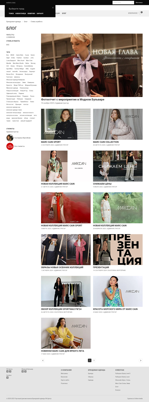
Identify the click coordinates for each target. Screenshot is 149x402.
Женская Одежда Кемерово (15, 80)
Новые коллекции (12, 90)
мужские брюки (17, 118)
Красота (9, 85)
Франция (18, 104)
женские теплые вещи (13, 112)
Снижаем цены (102, 184)
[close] (53, 8)
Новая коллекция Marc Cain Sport (61, 225)
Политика (64, 383)
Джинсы (17, 77)
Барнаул (32, 71)
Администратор (12, 132)
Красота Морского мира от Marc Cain (115, 309)
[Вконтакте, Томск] (7, 371)
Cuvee (27, 55)
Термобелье (24, 101)
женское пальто (28, 112)
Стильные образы (12, 101)
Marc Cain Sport (51, 142)
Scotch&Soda (28, 66)
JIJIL (32, 58)
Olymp (13, 66)
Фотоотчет (10, 104)
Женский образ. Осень (122, 380)
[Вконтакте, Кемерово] (7, 378)
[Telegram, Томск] (10, 371)
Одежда (90, 380)
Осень (31, 90)
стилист (32, 118)
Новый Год (23, 90)
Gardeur (26, 58)
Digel (7, 58)
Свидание (28, 99)
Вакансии (64, 377)
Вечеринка (19, 74)
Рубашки (20, 99)
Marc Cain (29, 60)
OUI (7, 66)
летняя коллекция (26, 115)
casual (8, 71)
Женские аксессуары (13, 82)
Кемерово (31, 82)
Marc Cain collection (106, 142)
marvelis (15, 71)
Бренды (90, 373)
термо (8, 121)
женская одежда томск (14, 110)
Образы (90, 377)
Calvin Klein (19, 55)
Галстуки (9, 77)
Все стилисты (19, 146)
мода (8, 118)
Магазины (139, 2)
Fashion (19, 58)
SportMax (9, 69)
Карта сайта (65, 380)
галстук (25, 104)
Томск (32, 101)
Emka (13, 58)
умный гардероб (26, 121)
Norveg (33, 63)
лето (35, 115)
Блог (64, 13)
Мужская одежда (12, 88)
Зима (24, 82)
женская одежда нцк (13, 107)
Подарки (25, 96)
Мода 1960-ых (18, 85)
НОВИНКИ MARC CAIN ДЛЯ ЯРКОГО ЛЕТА (62, 351)
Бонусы (117, 390)
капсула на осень (12, 115)
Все (7, 45)
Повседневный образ (13, 96)
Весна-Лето (10, 74)
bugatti (32, 69)
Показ (32, 96)
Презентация (10, 99)
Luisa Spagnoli (11, 60)
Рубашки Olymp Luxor (122, 377)
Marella (8, 63)
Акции (57, 13)
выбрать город (10, 2)
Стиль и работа (13, 41)
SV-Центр (19, 66)
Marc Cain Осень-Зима (122, 383)
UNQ (27, 69)
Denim (33, 55)
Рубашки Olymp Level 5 (122, 373)
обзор (26, 118)
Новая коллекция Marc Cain (58, 184)
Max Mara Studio (18, 63)
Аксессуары (23, 71)
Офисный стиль (11, 93)
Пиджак (21, 93)
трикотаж (15, 121)
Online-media (138, 398)
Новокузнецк (24, 88)
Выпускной (28, 74)
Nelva (27, 63)
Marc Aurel (20, 60)
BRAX (12, 55)
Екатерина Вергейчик (22, 138)
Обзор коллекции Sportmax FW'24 (61, 309)
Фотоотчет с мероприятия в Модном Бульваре (72, 99)
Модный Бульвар (31, 85)
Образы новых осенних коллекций (62, 267)
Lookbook (10, 37)
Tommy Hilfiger (19, 69)
